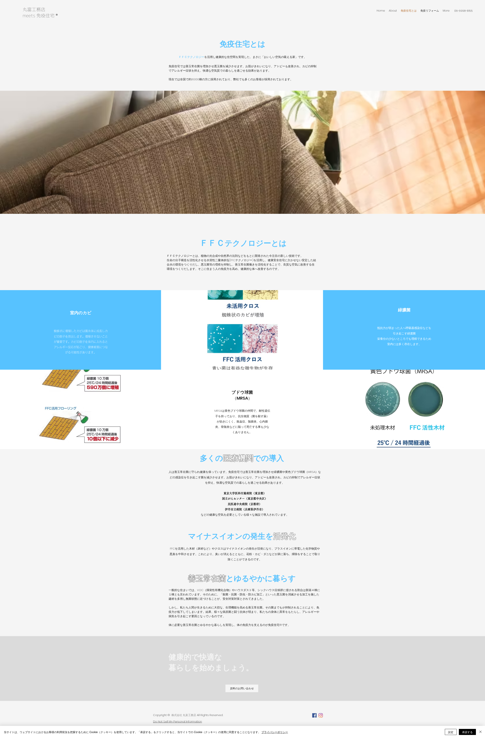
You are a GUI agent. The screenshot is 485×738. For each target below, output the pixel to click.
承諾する (467, 732)
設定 (450, 732)
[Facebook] (314, 715)
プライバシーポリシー (274, 732)
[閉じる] (480, 732)
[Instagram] (320, 715)
